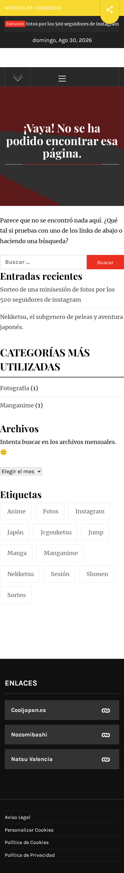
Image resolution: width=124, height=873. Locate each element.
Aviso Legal (17, 817)
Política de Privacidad (30, 855)
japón (15, 532)
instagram (90, 511)
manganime (61, 553)
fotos (51, 511)
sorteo (16, 595)
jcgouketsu (56, 532)
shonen (97, 574)
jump (95, 532)
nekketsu (20, 574)
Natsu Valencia (32, 759)
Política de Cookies (27, 842)
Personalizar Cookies (29, 830)
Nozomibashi (29, 734)
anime (16, 511)
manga (17, 553)
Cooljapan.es (28, 710)
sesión (60, 574)
